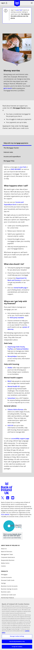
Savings (3, 583)
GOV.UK (10, 425)
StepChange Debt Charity (16, 347)
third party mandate (17, 318)
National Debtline (22, 349)
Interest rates (8, 152)
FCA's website (5, 514)
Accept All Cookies (17, 646)
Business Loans (5, 592)
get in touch (8, 88)
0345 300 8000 (15, 169)
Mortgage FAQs (9, 161)
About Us (4, 548)
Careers (3, 566)
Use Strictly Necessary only (17, 641)
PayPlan (10, 349)
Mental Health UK (14, 386)
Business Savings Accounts (9, 589)
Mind (9, 381)
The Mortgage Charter (11, 148)
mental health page (20, 288)
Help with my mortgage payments (16, 143)
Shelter (10, 368)
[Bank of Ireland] (17, 2)
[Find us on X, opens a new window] (2, 496)
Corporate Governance (8, 557)
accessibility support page (20, 439)
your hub (19, 10)
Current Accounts (6, 577)
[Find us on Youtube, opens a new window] (12, 496)
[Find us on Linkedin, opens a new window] (7, 496)
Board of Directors (6, 551)
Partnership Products (7, 597)
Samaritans (11, 398)
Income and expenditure (12, 157)
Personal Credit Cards (7, 580)
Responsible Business (7, 560)
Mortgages (4, 574)
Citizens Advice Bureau (15, 409)
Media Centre (5, 563)
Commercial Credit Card (8, 595)
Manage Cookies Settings (17, 636)
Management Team (7, 554)
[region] (17, 624)
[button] (31, 3)
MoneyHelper (12, 356)
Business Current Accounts (9, 586)
